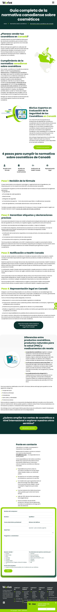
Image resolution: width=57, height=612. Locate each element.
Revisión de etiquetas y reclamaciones (21, 170)
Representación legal (50, 169)
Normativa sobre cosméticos (18, 23)
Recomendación (35, 555)
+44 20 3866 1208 (33, 600)
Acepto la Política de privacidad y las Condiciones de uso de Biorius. (22, 567)
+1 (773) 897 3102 (41, 600)
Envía (8, 570)
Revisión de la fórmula (7, 169)
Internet (32, 553)
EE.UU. (7, 556)
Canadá (8, 559)
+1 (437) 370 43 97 (50, 597)
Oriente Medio (9, 560)
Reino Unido (8, 555)
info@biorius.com (17, 601)
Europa (7, 553)
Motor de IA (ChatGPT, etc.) (37, 557)
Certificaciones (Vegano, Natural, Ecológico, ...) (16, 563)
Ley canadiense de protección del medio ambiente (13, 85)
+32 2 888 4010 (17, 599)
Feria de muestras (35, 556)
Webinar (33, 560)
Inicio (5, 23)
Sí (46, 609)
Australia (8, 557)
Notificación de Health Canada (35, 169)
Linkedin (32, 559)
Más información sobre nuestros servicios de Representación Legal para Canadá (28, 325)
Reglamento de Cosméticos (19, 72)
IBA (31, 562)
